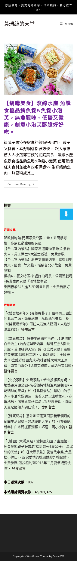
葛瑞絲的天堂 (19, 23)
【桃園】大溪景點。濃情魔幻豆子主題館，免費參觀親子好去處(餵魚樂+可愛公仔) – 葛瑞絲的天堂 (38, 446)
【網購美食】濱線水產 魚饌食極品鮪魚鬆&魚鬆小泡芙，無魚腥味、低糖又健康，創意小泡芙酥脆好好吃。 (37, 117)
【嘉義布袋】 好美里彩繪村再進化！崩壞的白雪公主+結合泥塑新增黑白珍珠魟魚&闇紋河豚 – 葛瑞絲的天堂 (37, 344)
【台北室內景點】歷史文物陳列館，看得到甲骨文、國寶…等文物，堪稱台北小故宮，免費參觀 (38, 265)
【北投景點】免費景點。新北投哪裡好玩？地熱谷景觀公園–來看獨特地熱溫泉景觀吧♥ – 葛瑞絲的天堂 (38, 385)
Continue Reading (22, 185)
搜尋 (7, 205)
